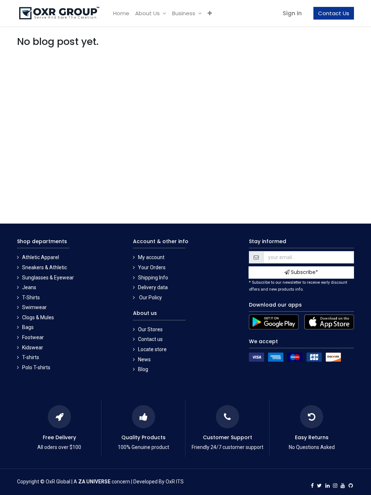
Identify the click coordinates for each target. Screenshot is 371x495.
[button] (210, 13)
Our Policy (150, 297)
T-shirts (30, 357)
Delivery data (153, 287)
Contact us (150, 339)
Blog (143, 369)
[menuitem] (121, 13)
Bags (28, 327)
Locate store (152, 349)
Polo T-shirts (36, 367)
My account (151, 257)
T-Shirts (31, 297)
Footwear (33, 337)
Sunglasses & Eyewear (48, 277)
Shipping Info (153, 277)
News (144, 359)
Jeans (29, 287)
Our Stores (150, 329)
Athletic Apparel (40, 257)
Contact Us (333, 13)
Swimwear (34, 307)
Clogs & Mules (38, 317)
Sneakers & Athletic (44, 267)
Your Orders (152, 267)
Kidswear (32, 347)
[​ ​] (312, 482)
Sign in (292, 13)
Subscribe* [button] (303, 272)
